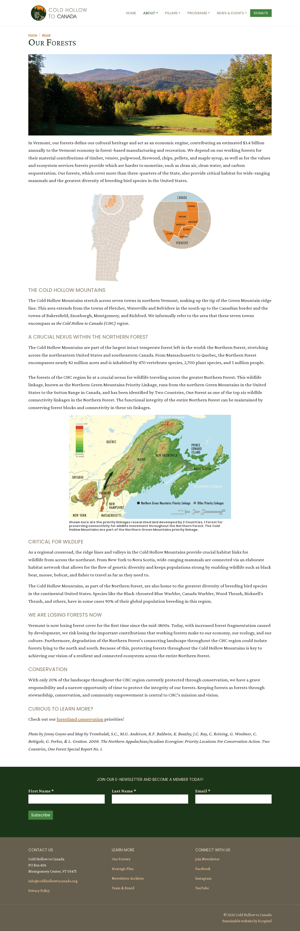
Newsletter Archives (128, 878)
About (46, 35)
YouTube (202, 888)
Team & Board (123, 888)
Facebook (202, 868)
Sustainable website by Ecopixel (247, 921)
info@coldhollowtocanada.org (53, 881)
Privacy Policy (39, 890)
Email (202, 790)
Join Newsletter (207, 859)
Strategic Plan (123, 868)
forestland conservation (80, 719)
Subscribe (40, 815)
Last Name (124, 790)
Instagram (203, 878)
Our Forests (121, 859)
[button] (150, 13)
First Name (41, 790)
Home (32, 35)
